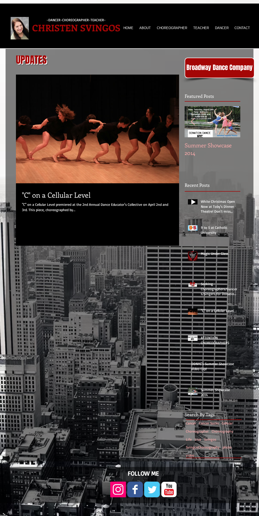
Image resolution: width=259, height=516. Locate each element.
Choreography (222, 431)
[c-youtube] (169, 489)
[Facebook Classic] (135, 489)
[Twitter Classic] (152, 489)
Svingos (210, 439)
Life (189, 439)
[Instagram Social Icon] (118, 489)
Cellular (227, 423)
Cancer (191, 423)
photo (227, 447)
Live (198, 439)
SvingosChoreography (203, 447)
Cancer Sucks (209, 423)
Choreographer (197, 431)
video (190, 455)
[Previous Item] (192, 122)
